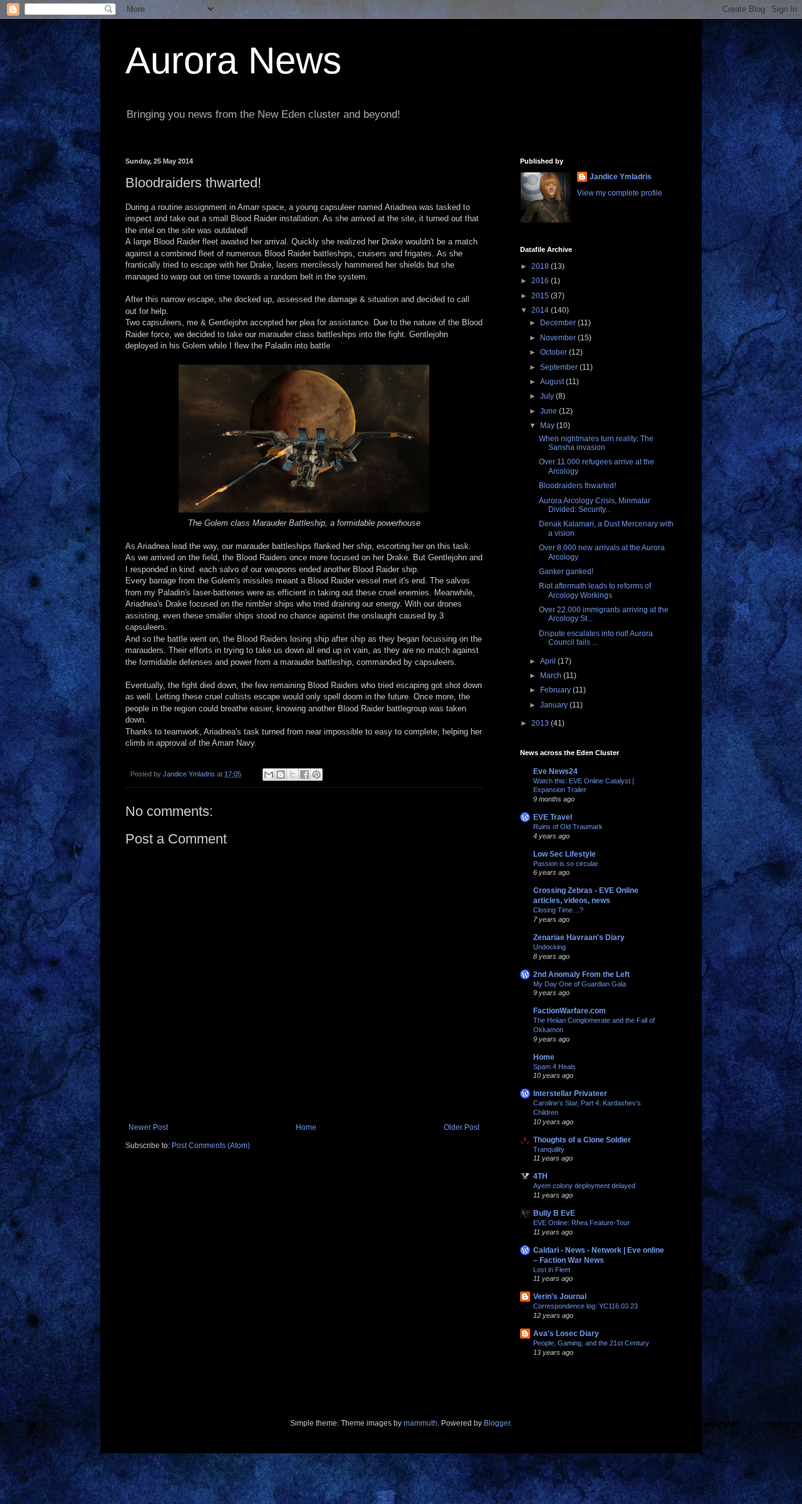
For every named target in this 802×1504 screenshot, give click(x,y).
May (548, 425)
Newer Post (148, 1127)
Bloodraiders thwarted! (577, 485)
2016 (541, 280)
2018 (541, 266)
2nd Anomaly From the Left (581, 974)
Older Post (461, 1127)
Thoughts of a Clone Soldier (582, 1140)
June (549, 411)
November (559, 337)
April (549, 661)
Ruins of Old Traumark (568, 826)
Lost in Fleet (551, 1269)
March (551, 675)
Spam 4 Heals (554, 1066)
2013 (541, 723)
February (556, 690)
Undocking (549, 947)
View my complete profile (619, 193)
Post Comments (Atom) (211, 1145)
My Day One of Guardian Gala (579, 984)
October (554, 352)
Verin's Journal (559, 1296)
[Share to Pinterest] (316, 774)
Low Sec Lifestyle (564, 854)
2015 (541, 295)
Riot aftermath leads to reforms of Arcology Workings (595, 590)
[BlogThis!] (280, 774)
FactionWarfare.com (569, 1010)
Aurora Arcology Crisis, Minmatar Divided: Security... (594, 505)
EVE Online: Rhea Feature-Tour (581, 1222)
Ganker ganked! (566, 571)
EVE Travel (552, 817)
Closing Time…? (558, 910)
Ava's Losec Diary (566, 1333)
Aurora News (233, 60)
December (559, 322)
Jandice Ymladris (621, 176)
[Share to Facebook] (304, 774)
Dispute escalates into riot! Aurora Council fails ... (596, 638)
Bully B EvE (554, 1213)
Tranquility (549, 1149)
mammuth (420, 1423)
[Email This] (269, 774)
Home (306, 1127)
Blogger (497, 1423)
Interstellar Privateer (570, 1093)
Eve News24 (555, 771)
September (560, 367)
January (555, 705)
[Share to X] (292, 774)
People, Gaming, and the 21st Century (591, 1343)
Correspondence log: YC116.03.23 (585, 1306)
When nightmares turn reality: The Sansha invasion (596, 443)
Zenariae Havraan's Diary (579, 937)
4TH (540, 1176)
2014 (541, 310)
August (553, 381)
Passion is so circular (565, 863)
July (548, 396)
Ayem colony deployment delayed (584, 1185)
